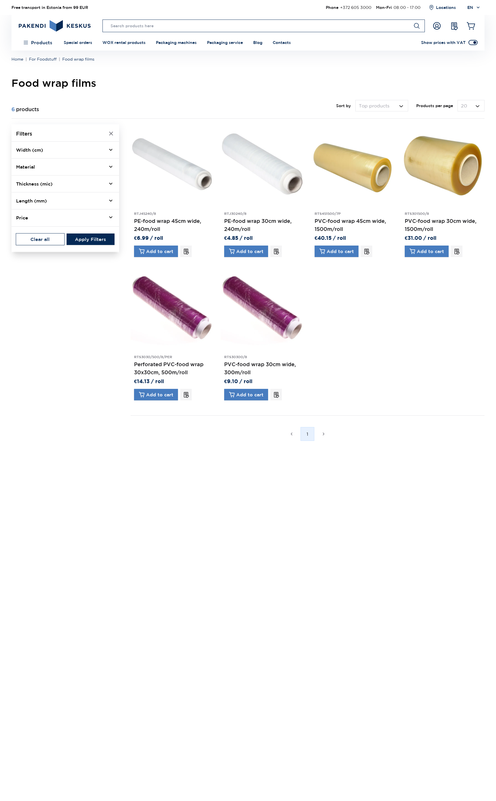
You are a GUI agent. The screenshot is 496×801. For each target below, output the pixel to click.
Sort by (343, 105)
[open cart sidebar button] (471, 26)
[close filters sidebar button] (111, 133)
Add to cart (159, 251)
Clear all (40, 239)
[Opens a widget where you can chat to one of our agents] (474, 791)
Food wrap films (78, 59)
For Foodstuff (43, 59)
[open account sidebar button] (437, 26)
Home (17, 59)
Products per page (434, 105)
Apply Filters (90, 239)
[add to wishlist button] (186, 251)
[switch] (473, 42)
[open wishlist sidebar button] (454, 26)
